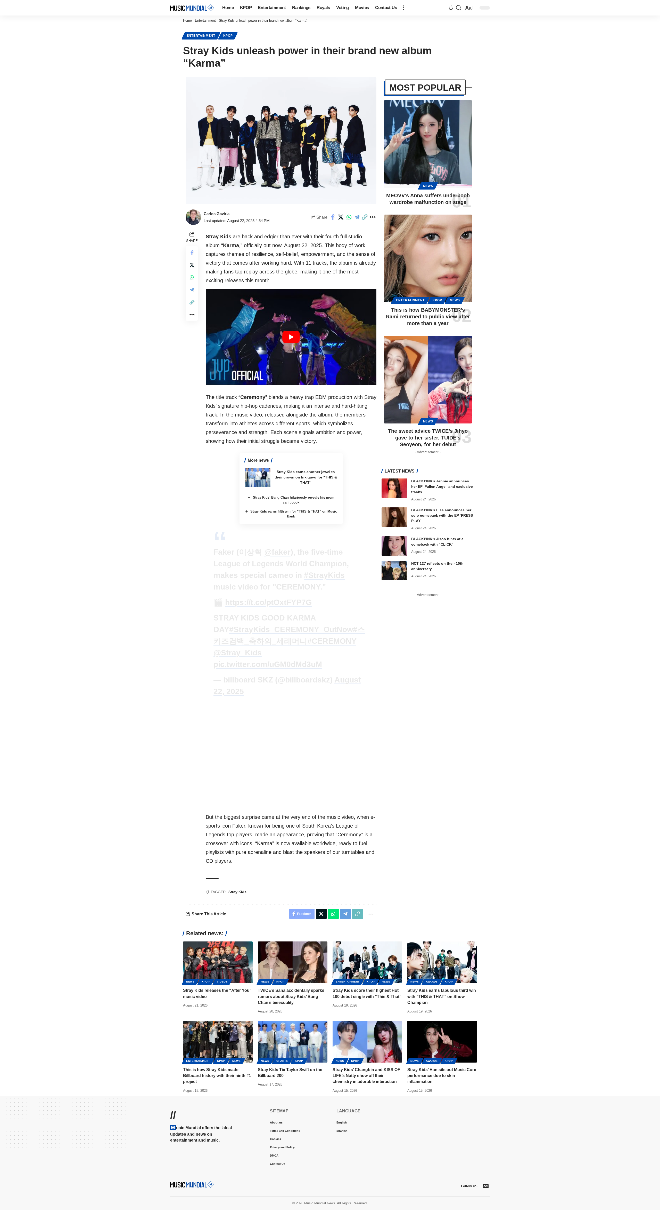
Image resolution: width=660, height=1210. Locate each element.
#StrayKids (324, 575)
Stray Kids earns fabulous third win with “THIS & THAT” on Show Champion (441, 996)
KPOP (228, 35)
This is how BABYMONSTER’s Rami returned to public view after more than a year (428, 316)
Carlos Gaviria (216, 213)
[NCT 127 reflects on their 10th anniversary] (394, 570)
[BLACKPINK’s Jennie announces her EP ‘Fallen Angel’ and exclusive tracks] (394, 488)
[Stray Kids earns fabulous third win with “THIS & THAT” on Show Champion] (442, 962)
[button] (403, 7)
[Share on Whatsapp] (348, 217)
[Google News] (486, 1186)
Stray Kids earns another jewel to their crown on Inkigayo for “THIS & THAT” (306, 477)
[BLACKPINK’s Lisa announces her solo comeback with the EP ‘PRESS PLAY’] (394, 517)
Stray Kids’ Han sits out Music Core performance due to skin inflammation (441, 1075)
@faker (277, 552)
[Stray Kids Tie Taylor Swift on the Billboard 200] (292, 1042)
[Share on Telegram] (356, 217)
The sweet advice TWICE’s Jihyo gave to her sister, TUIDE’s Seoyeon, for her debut (428, 437)
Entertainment (205, 20)
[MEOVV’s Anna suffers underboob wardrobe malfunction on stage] (428, 144)
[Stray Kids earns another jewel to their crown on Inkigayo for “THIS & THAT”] (257, 477)
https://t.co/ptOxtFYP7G (268, 602)
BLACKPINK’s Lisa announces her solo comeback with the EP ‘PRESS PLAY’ (442, 515)
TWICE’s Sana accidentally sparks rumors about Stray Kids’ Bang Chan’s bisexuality (291, 996)
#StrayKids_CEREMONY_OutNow (291, 629)
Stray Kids (237, 892)
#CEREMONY (331, 641)
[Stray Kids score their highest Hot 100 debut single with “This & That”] (367, 962)
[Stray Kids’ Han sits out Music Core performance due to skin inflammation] (442, 1042)
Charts (282, 1060)
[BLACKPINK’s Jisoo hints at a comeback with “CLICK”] (394, 546)
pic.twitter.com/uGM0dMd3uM (267, 664)
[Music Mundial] (192, 7)
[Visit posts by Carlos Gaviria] (193, 217)
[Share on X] (340, 217)
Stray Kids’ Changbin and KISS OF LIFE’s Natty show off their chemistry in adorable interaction (366, 1075)
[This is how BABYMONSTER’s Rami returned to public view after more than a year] (428, 258)
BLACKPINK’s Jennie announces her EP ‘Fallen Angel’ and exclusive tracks (442, 486)
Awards (432, 981)
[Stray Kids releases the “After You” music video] (218, 962)
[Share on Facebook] (332, 217)
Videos (222, 981)
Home (187, 20)
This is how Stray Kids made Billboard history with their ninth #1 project (217, 1075)
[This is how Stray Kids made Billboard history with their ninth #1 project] (218, 1042)
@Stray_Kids (237, 652)
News (428, 185)
